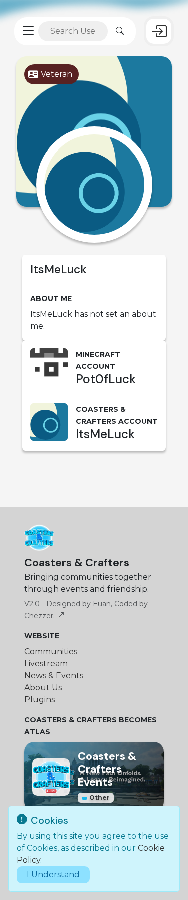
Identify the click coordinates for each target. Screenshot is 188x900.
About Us (43, 687)
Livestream (46, 663)
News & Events (53, 675)
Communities (50, 651)
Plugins (39, 699)
